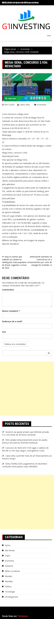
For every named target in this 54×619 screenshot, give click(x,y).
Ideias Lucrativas (12, 571)
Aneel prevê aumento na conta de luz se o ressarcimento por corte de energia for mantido (39, 260)
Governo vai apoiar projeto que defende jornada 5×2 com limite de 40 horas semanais (25, 433)
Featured (9, 566)
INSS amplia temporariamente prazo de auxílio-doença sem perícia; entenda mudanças (25, 441)
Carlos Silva (24, 104)
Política (8, 586)
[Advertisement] (27, 388)
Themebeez (22, 616)
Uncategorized (11, 596)
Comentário (8, 289)
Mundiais (9, 581)
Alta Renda (10, 550)
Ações (7, 545)
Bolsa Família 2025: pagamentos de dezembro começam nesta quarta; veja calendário (24, 465)
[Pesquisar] (49, 353)
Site (4, 332)
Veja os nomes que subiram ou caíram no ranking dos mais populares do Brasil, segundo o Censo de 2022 (14, 262)
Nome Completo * (11, 311)
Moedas (8, 576)
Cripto (7, 555)
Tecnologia (10, 591)
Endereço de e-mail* (12, 321)
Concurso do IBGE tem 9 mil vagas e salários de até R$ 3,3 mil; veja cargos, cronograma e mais (25, 449)
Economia (41, 104)
